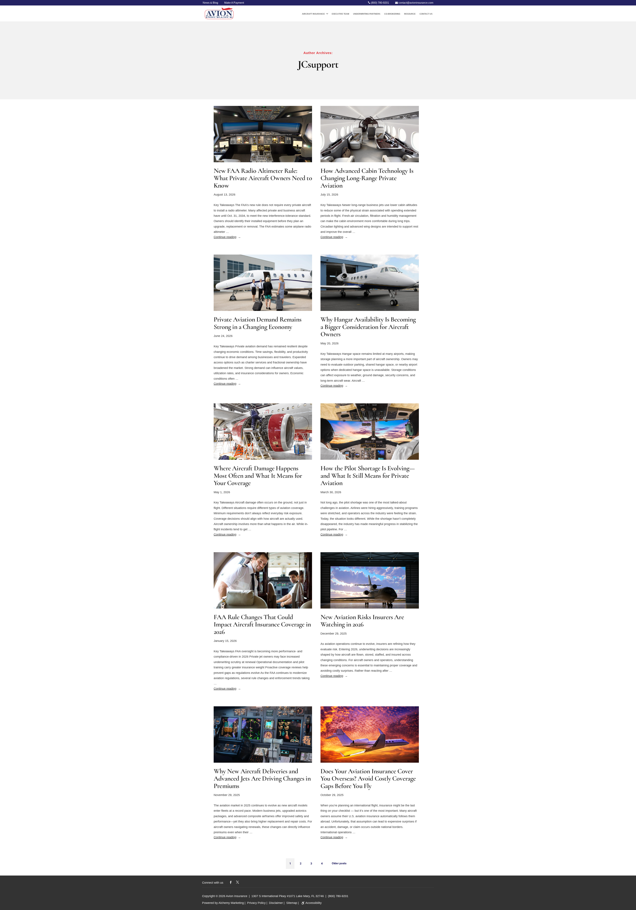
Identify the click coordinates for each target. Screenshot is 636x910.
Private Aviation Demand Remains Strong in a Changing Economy (257, 323)
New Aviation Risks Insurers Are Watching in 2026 (362, 621)
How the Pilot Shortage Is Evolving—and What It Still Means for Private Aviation (367, 475)
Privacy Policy (256, 903)
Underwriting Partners (366, 14)
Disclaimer (276, 903)
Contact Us (426, 14)
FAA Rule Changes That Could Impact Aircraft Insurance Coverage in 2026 (262, 624)
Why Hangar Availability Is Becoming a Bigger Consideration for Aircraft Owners (368, 326)
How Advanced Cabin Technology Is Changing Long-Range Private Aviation (366, 178)
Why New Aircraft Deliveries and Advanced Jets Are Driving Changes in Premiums (262, 778)
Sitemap (291, 903)
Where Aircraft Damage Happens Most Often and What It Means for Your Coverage (258, 475)
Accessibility (313, 903)
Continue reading (227, 237)
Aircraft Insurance (313, 14)
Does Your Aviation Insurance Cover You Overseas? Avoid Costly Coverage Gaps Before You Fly (368, 778)
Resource (410, 14)
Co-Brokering (392, 14)
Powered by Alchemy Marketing (223, 903)
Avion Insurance (236, 896)
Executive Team (340, 14)
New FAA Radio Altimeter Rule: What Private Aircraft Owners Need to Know (263, 178)
